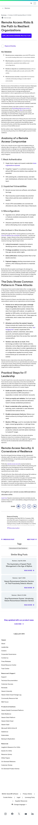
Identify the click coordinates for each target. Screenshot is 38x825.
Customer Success (7, 684)
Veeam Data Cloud (7, 721)
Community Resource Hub (9, 698)
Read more (28, 570)
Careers (3, 650)
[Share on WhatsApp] (29, 506)
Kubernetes (5, 735)
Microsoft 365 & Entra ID (9, 728)
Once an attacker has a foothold (10, 235)
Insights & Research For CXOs (10, 747)
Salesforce (4, 732)
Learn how (4, 498)
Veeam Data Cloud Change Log (11, 695)
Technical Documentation (9, 680)
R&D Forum (4, 702)
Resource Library (6, 754)
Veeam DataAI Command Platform (12, 710)
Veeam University (6, 691)
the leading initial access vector (21, 108)
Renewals (4, 687)
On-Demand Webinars (8, 761)
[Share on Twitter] (24, 506)
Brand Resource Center (8, 665)
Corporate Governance (8, 654)
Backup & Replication (8, 739)
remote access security (13, 464)
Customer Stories (6, 765)
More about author (14, 528)
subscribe (18, 624)
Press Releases (6, 661)
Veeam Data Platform (8, 717)
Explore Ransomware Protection (16, 35)
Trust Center (5, 668)
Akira (21, 110)
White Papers (5, 758)
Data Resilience (6, 714)
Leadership (4, 647)
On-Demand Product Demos (10, 768)
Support (3, 677)
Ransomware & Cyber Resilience (18, 548)
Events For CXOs (6, 751)
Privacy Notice (27, 794)
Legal (18, 797)
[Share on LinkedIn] (35, 506)
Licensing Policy (30, 797)
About (3, 643)
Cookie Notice (7, 797)
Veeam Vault (5, 724)
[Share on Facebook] (18, 506)
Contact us (4, 658)
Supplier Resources (21, 801)
